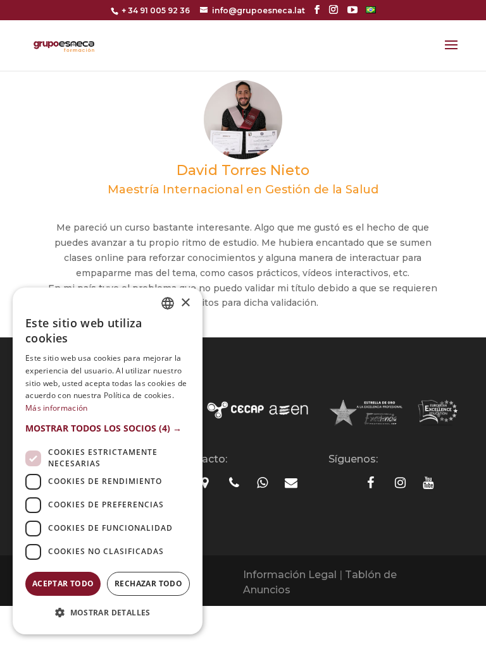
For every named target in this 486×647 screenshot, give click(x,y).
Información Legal (290, 575)
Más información (56, 407)
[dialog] (107, 460)
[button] (107, 428)
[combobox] (167, 303)
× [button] (185, 303)
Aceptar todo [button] (63, 583)
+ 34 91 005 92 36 (156, 10)
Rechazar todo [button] (148, 583)
